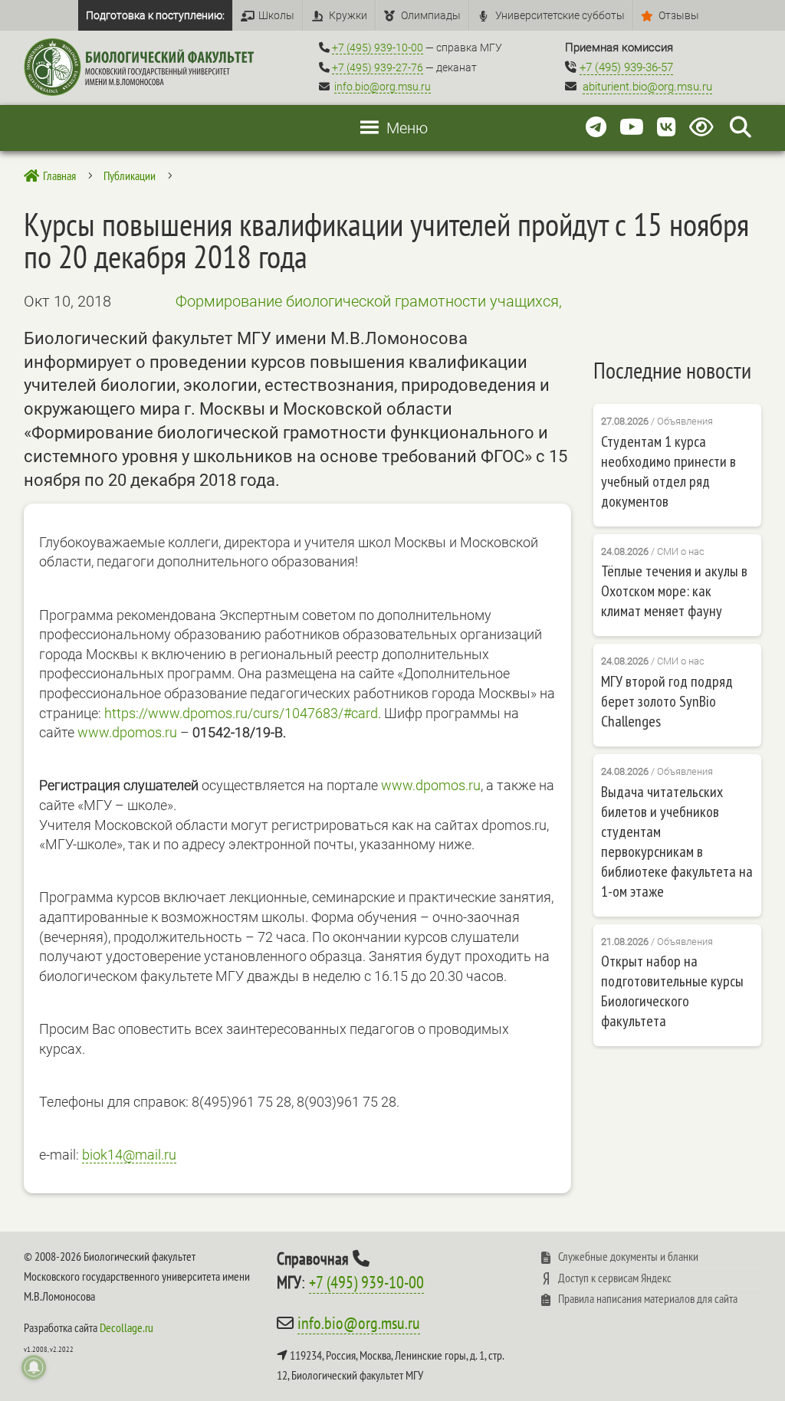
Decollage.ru (126, 1327)
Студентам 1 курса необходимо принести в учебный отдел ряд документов (668, 471)
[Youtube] (631, 128)
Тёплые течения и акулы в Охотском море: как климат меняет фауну (674, 591)
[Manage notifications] (33, 1367)
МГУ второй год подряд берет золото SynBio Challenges (667, 701)
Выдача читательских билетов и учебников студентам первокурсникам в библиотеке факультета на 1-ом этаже (677, 841)
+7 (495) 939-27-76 (377, 67)
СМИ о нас (681, 551)
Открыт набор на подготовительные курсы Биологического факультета (672, 991)
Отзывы (679, 15)
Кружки (348, 15)
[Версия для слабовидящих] (704, 128)
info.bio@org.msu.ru (382, 86)
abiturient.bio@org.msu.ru (647, 87)
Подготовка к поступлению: (155, 15)
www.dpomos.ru (127, 732)
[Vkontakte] (667, 128)
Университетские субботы (560, 15)
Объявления (685, 421)
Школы (276, 15)
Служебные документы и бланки (628, 1256)
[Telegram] (596, 128)
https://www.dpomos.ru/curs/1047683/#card (241, 713)
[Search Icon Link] (740, 128)
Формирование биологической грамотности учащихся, (369, 301)
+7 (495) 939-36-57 (626, 67)
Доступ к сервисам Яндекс (615, 1277)
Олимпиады (431, 15)
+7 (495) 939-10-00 (377, 47)
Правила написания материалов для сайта (647, 1298)
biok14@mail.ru (129, 1155)
